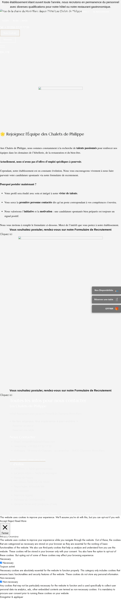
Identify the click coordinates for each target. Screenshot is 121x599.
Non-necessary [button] (7, 578)
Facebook (11, 433)
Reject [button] (11, 521)
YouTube (27, 433)
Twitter (16, 433)
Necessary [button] (5, 559)
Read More (20, 521)
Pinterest (21, 433)
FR (7, 52)
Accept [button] (3, 521)
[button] (10, 33)
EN (2, 52)
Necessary (8, 563)
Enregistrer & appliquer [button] (11, 597)
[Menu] (2, 3)
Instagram (32, 433)
